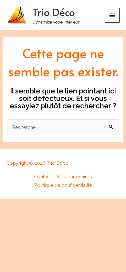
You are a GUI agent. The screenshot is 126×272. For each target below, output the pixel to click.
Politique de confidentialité (63, 185)
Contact (42, 176)
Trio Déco (53, 12)
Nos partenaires (74, 176)
